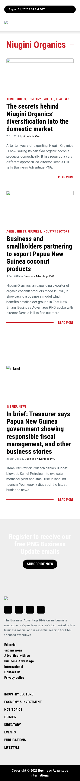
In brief (11, 407)
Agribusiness (16, 99)
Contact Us (12, 672)
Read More (66, 177)
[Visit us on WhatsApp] (30, 610)
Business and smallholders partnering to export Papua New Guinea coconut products (39, 254)
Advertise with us (17, 656)
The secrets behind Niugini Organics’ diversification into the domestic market (37, 117)
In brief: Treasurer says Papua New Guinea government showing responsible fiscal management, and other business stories (38, 432)
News (22, 407)
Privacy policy (14, 678)
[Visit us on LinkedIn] (8, 610)
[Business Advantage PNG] (28, 22)
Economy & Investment (23, 702)
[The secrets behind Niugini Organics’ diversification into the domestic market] (40, 75)
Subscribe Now (40, 564)
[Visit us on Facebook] (19, 610)
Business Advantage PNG (39, 276)
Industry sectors (56, 231)
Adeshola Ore (31, 136)
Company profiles (41, 99)
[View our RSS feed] (41, 610)
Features (63, 99)
